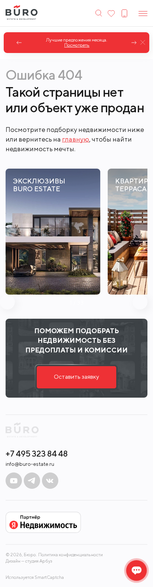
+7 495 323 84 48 (37, 453)
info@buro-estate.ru (30, 464)
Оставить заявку (76, 376)
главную (75, 139)
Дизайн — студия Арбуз (29, 561)
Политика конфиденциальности (70, 554)
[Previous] (19, 42)
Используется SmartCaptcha (35, 577)
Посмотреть (76, 45)
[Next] (133, 42)
